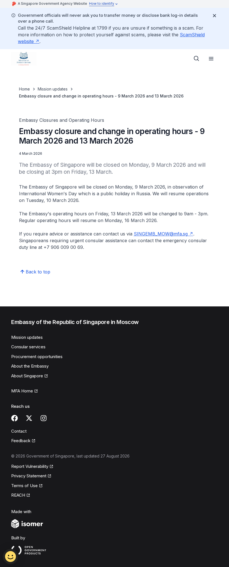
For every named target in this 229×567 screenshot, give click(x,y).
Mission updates (53, 89)
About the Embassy (30, 366)
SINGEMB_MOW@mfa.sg (163, 234)
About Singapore (29, 376)
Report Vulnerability (29, 467)
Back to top (38, 272)
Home (24, 89)
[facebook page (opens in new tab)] (14, 418)
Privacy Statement (29, 476)
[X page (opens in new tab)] (29, 418)
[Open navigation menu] (211, 58)
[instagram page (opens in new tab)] (43, 418)
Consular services (28, 346)
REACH (20, 495)
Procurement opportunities (37, 356)
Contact (19, 431)
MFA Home (24, 391)
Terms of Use (27, 486)
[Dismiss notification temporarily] (214, 15)
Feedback (23, 441)
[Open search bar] (196, 58)
